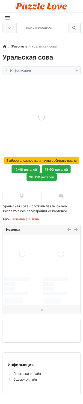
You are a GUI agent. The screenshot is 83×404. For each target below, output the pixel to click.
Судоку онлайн (25, 379)
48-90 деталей (56, 169)
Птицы (34, 219)
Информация (20, 71)
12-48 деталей (25, 169)
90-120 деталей (41, 177)
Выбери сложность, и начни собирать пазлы (41, 160)
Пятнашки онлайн (27, 374)
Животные (19, 219)
